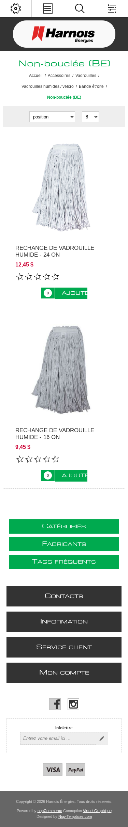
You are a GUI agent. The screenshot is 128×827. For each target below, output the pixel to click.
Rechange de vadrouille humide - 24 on (54, 251)
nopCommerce (50, 811)
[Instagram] (73, 704)
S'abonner (102, 738)
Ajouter (74, 293)
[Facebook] (54, 704)
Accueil (36, 75)
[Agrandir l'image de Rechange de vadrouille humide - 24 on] (64, 185)
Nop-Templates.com (75, 816)
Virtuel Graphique (97, 811)
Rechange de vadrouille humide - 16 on (54, 433)
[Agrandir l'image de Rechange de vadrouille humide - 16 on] (64, 368)
